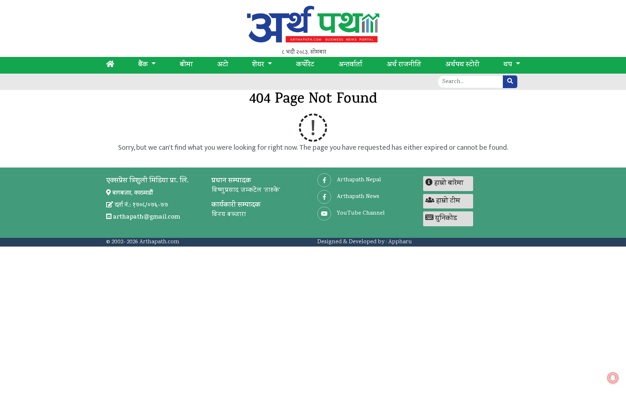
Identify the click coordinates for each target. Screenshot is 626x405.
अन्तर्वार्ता (350, 65)
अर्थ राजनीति (404, 65)
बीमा (186, 65)
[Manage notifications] (613, 378)
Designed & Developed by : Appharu (364, 242)
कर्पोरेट (305, 65)
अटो (222, 65)
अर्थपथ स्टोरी (462, 65)
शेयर (259, 65)
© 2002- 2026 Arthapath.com (142, 242)
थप (508, 65)
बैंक (144, 65)
